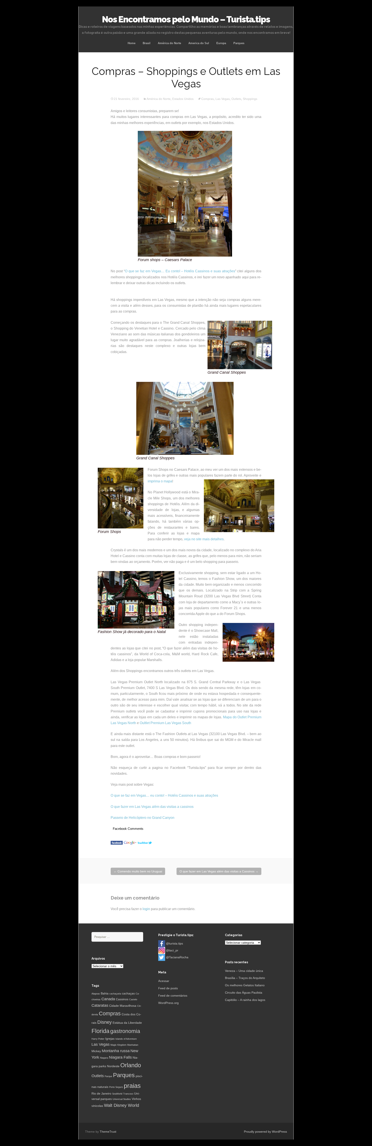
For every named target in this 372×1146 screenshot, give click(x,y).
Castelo (133, 999)
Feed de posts (168, 988)
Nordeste (113, 1066)
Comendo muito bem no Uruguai (138, 871)
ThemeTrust (108, 1131)
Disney (104, 1022)
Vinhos (136, 1099)
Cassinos (122, 999)
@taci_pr (172, 950)
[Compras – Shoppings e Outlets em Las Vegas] (117, 842)
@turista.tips (174, 943)
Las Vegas (222, 99)
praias (132, 1085)
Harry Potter (97, 1039)
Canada (108, 999)
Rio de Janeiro (101, 1093)
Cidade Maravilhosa (122, 1005)
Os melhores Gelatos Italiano (245, 985)
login (146, 909)
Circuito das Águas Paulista (243, 992)
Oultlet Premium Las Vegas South (165, 723)
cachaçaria (115, 993)
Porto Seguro (116, 1087)
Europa (221, 43)
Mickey (96, 1051)
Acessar (163, 981)
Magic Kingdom (118, 1045)
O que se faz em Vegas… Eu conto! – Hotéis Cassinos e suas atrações (180, 271)
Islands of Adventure (126, 1039)
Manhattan (132, 1045)
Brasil (146, 43)
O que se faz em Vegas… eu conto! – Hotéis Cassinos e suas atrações (164, 795)
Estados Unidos (183, 99)
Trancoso (128, 1093)
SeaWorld (117, 1093)
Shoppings (250, 99)
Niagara (104, 1057)
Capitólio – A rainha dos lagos (245, 1000)
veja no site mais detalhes (204, 539)
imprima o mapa (160, 481)
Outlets (236, 99)
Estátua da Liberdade (127, 1022)
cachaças (128, 993)
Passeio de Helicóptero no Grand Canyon (142, 817)
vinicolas (97, 1105)
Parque (108, 1076)
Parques (238, 43)
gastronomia (125, 1031)
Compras (207, 99)
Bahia (104, 993)
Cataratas (99, 1005)
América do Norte (169, 43)
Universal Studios (122, 1099)
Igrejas (110, 1038)
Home (131, 43)
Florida (100, 1031)
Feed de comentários (172, 995)
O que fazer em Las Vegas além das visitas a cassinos (152, 806)
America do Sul (198, 43)
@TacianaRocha (177, 957)
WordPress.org (168, 1003)
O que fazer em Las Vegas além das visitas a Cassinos (219, 871)
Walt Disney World (121, 1105)
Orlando (130, 1065)
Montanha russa (116, 1051)
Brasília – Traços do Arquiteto (245, 978)
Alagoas (95, 993)
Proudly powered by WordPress (265, 1131)
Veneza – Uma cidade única (244, 971)
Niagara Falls (120, 1057)
